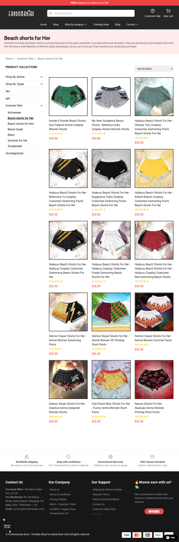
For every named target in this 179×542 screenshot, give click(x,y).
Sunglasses (15, 146)
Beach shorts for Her (50, 58)
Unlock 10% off (7, 526)
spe (8, 98)
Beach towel (15, 129)
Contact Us (99, 504)
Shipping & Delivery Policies (107, 489)
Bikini (11, 135)
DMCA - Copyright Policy (63, 504)
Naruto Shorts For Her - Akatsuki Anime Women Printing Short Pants (149, 408)
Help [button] (173, 537)
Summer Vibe (25, 58)
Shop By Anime (15, 77)
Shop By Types (15, 84)
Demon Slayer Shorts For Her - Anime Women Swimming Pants (67, 340)
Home (9, 58)
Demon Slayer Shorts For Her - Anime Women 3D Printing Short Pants (110, 340)
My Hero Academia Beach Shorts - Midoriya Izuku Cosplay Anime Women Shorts (110, 125)
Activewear (14, 112)
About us (54, 489)
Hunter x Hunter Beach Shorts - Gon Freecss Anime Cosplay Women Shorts (68, 125)
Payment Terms (101, 494)
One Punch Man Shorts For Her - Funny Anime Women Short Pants (111, 408)
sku (8, 91)
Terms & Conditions (60, 494)
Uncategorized (14, 153)
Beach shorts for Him (21, 123)
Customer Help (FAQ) (104, 509)
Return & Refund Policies (106, 499)
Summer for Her (17, 140)
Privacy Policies (58, 499)
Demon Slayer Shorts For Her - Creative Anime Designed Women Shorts (67, 408)
